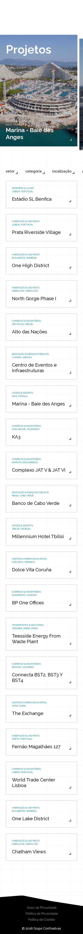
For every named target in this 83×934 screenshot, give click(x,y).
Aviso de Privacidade (41, 907)
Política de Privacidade (41, 913)
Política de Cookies (41, 919)
